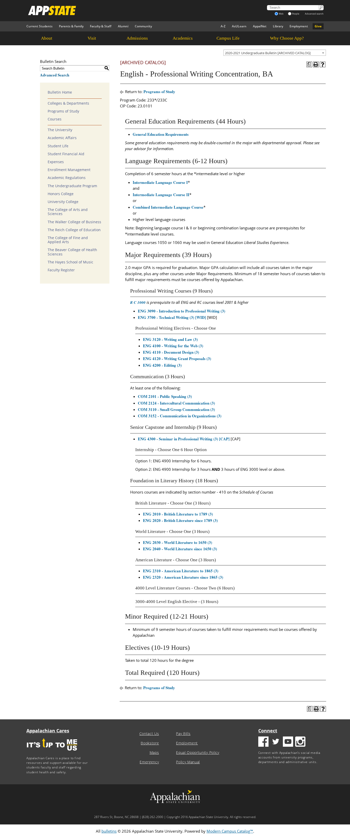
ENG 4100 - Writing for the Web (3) (173, 346)
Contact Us (149, 733)
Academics (183, 38)
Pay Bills (183, 733)
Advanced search (314, 13)
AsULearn (239, 26)
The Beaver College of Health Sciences (72, 252)
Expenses (56, 162)
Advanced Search (54, 75)
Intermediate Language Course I (160, 182)
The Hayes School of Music (70, 262)
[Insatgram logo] (300, 742)
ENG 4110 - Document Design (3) (171, 352)
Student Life (58, 146)
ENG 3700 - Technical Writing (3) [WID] (172, 317)
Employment (299, 26)
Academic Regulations (67, 177)
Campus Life (228, 38)
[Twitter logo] (276, 742)
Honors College (61, 194)
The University (60, 130)
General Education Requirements (161, 134)
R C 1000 (138, 302)
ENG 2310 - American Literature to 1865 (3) (180, 571)
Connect (267, 731)
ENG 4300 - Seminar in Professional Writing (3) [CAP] (184, 439)
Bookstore (150, 743)
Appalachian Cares (47, 731)
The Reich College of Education (74, 230)
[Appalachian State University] (128, 10)
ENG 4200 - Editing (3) (162, 365)
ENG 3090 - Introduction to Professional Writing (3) (181, 311)
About (46, 38)
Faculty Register (61, 270)
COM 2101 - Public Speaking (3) (165, 396)
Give (318, 26)
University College (63, 201)
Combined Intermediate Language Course (168, 207)
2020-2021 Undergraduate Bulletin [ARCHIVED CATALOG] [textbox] (268, 53)
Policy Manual (188, 762)
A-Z (223, 26)
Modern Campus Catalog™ (230, 831)
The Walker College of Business (74, 222)
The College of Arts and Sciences (68, 211)
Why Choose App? (287, 38)
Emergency (149, 762)
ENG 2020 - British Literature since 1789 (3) (180, 520)
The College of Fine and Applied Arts (68, 240)
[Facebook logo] (263, 742)
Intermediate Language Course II (161, 194)
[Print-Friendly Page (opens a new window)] (316, 64)
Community (143, 26)
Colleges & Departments (68, 103)
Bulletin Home (60, 92)
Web (281, 13)
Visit (92, 38)
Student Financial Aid (66, 154)
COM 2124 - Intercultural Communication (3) (176, 403)
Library (278, 26)
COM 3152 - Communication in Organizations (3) (179, 416)
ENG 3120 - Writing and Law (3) (170, 339)
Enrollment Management (69, 169)
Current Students (39, 26)
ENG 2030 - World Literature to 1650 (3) (177, 542)
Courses (54, 119)
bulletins (109, 831)
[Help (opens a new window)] (322, 64)
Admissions (137, 38)
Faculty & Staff (100, 26)
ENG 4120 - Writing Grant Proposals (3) (177, 358)
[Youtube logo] (288, 742)
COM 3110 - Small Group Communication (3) (176, 409)
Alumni (123, 26)
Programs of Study (63, 111)
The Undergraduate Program (72, 186)
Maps (154, 752)
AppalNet (259, 26)
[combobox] (274, 53)
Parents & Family (71, 26)
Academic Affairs (62, 138)
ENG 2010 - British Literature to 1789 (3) (178, 514)
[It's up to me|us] (52, 752)
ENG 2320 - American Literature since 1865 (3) (183, 577)
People (295, 13)
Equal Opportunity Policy (197, 752)
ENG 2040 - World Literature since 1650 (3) (180, 549)
